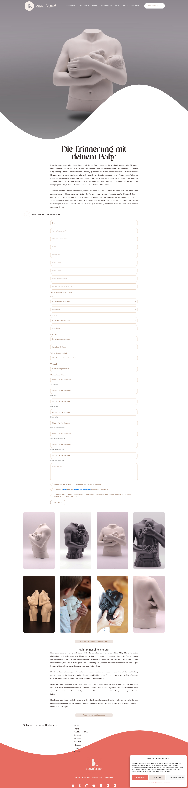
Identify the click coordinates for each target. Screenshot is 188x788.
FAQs (77, 777)
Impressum (167, 782)
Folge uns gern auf (94, 715)
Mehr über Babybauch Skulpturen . (94, 641)
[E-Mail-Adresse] (73, 785)
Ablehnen (157, 777)
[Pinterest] (115, 785)
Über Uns (86, 777)
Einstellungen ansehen (176, 777)
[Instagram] (86, 785)
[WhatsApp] (80, 785)
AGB (65, 489)
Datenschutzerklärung (82, 489)
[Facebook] (101, 785)
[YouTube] (93, 785)
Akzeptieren (140, 777)
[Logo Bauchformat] (94, 765)
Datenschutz (150, 782)
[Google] (108, 785)
